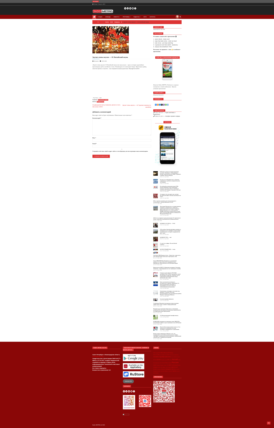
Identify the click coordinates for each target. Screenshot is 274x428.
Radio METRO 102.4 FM (159, 29)
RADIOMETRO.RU (98, 356)
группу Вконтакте (159, 95)
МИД (179, 359)
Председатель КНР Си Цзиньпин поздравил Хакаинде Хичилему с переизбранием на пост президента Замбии (167, 268)
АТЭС (154, 359)
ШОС (170, 365)
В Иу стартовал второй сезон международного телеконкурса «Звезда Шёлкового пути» (164, 201)
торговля (170, 371)
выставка (163, 367)
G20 (179, 356)
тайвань (166, 371)
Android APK (128, 381)
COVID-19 (175, 356)
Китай (175, 359)
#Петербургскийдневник (174, 354)
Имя (94, 138)
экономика (155, 373)
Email (94, 143)
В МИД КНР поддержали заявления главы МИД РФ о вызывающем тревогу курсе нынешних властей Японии (167, 322)
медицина (159, 369)
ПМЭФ (163, 362)
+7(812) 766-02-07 (159, 112)
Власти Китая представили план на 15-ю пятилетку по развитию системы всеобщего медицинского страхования (170, 328)
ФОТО (145, 16)
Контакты (152, 16)
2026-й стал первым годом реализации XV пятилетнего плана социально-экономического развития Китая (167, 218)
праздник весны (100, 101)
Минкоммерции (156, 362)
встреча (159, 367)
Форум (161, 365)
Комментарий (96, 118)
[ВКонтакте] (156, 105)
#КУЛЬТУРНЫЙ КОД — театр (167, 249)
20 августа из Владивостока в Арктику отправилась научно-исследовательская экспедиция (170, 181)
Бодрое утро (164, 359)
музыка (163, 369)
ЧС (167, 365)
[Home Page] (94, 17)
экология (178, 371)
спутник (162, 371)
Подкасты (136, 16)
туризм (174, 371)
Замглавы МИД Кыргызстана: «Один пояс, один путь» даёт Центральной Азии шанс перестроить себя (167, 256)
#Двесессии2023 (165, 354)
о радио (100, 16)
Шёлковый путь (176, 365)
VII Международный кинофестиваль (169, 315)
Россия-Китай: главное (103, 99)
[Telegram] (168, 105)
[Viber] (164, 105)
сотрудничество (156, 371)
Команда (108, 16)
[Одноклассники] (158, 105)
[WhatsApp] (166, 105)
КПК (168, 359)
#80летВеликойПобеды (166, 352)
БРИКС (158, 359)
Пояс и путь (168, 362)
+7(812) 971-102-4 (159, 116)
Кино (171, 359)
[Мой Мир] (160, 105)
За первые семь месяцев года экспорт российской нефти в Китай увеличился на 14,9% (170, 195)
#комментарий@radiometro (167, 299)
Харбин (165, 365)
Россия (175, 362)
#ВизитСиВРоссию (157, 354)
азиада (155, 367)
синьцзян (177, 369)
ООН (161, 362)
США (154, 365)
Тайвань (158, 365)
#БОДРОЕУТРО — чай (165, 237)
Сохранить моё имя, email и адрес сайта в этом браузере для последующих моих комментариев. (120, 151)
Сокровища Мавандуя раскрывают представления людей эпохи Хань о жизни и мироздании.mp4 (166, 304)
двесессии (174, 367)
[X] (162, 105)
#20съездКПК (156, 352)
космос (155, 369)
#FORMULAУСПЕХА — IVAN (167, 223)
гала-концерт (168, 367)
